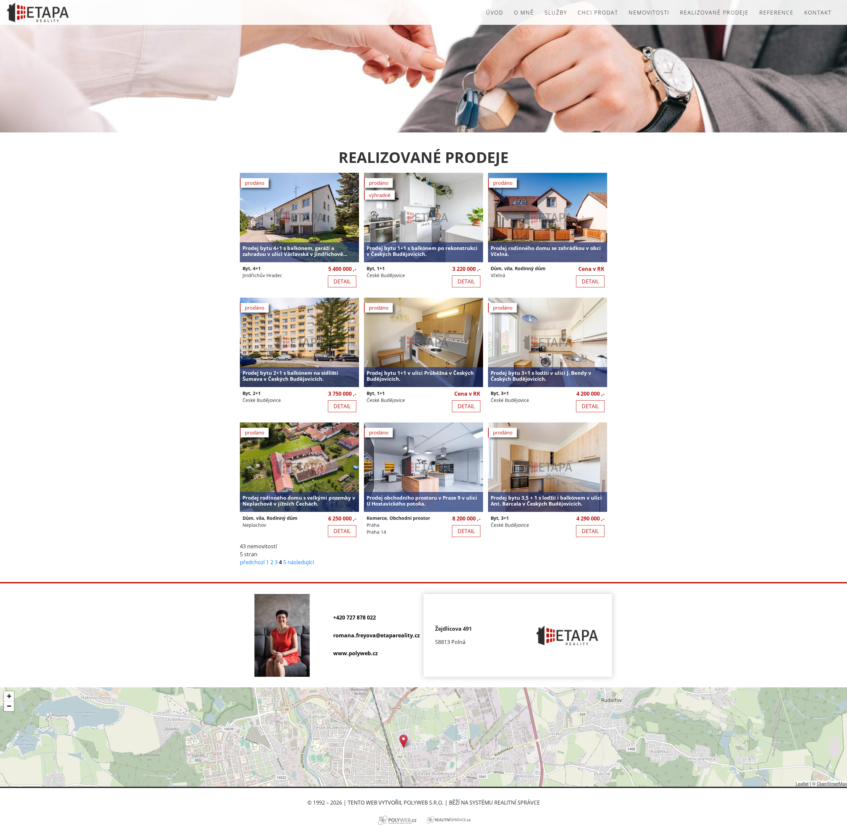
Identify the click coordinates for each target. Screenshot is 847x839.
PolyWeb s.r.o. (423, 802)
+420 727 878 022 (354, 617)
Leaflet (802, 783)
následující (301, 562)
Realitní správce (517, 802)
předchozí (252, 562)
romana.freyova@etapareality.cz (376, 635)
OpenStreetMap (832, 783)
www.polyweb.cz (355, 653)
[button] (403, 741)
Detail (342, 281)
